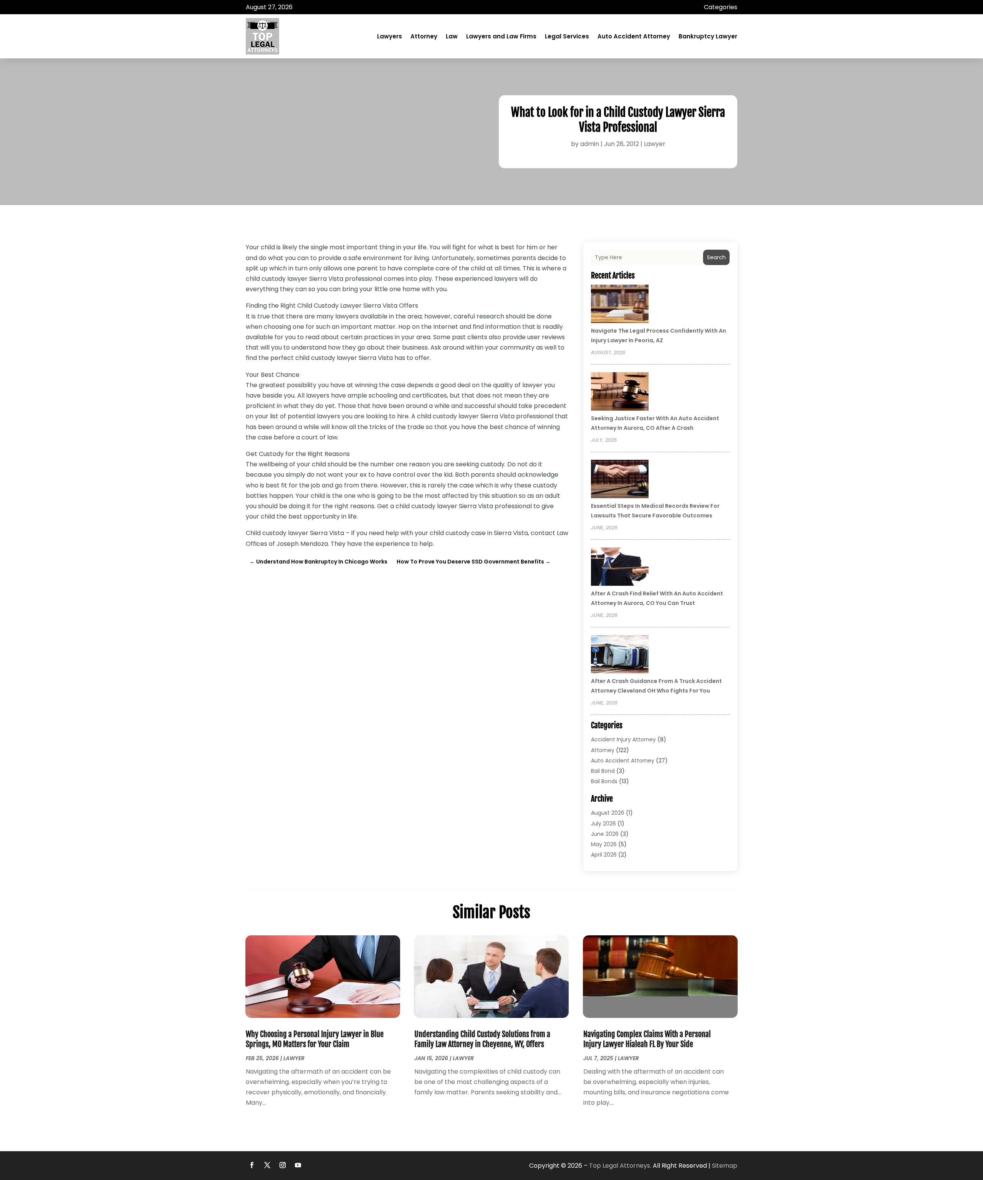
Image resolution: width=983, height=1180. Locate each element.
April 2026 (604, 854)
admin (589, 143)
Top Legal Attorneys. (620, 1165)
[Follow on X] (267, 1165)
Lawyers (389, 36)
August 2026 (607, 813)
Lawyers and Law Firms (501, 36)
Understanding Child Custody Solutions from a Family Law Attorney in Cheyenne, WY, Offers (482, 1039)
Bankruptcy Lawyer (708, 36)
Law (452, 36)
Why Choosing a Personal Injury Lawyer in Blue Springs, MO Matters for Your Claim (315, 1039)
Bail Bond (603, 771)
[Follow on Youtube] (298, 1165)
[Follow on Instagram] (282, 1165)
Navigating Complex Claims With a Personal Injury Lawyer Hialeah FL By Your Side (647, 1039)
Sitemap (724, 1165)
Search (716, 257)
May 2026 (604, 844)
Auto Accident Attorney (633, 36)
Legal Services (567, 36)
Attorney (423, 36)
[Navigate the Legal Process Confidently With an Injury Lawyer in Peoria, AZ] (620, 305)
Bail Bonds (604, 781)
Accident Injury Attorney (623, 739)
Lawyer (654, 143)
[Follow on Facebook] (252, 1165)
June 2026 (605, 834)
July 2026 (603, 823)
